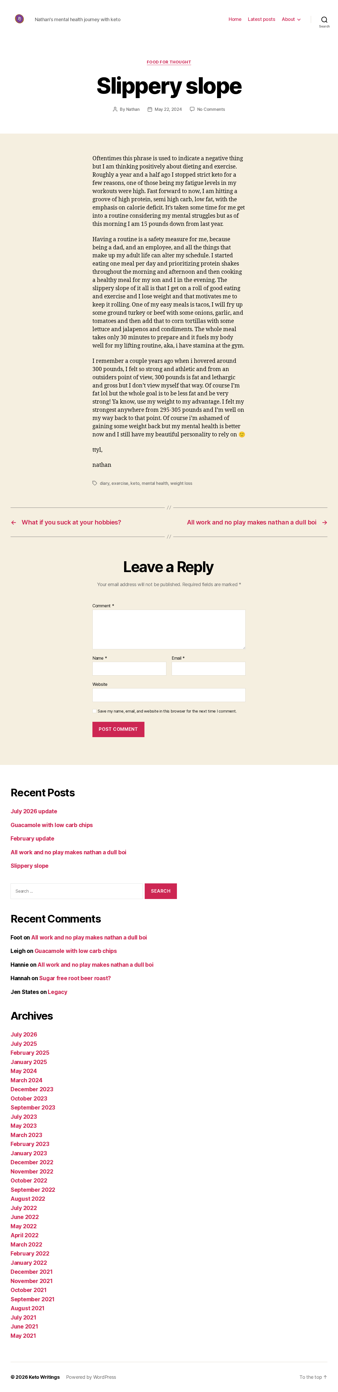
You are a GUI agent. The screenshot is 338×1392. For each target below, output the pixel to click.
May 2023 (24, 1125)
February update (32, 838)
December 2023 (32, 1089)
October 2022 (29, 1180)
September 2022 (33, 1189)
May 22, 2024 (168, 109)
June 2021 (24, 1326)
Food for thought (169, 62)
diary (104, 483)
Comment (103, 606)
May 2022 (24, 1226)
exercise (119, 483)
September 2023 (33, 1107)
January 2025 (29, 1062)
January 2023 (29, 1153)
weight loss (181, 483)
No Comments (211, 109)
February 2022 (30, 1253)
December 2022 (32, 1162)
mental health (155, 483)
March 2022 (26, 1244)
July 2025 (24, 1043)
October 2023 (29, 1098)
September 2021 (33, 1299)
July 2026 (24, 1034)
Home (235, 19)
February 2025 (30, 1052)
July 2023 (24, 1116)
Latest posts (261, 19)
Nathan (133, 109)
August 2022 (28, 1198)
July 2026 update (34, 811)
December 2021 (32, 1271)
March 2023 (26, 1135)
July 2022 (24, 1208)
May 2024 (24, 1071)
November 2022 (32, 1171)
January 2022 (29, 1262)
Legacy (57, 992)
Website (99, 684)
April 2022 (24, 1235)
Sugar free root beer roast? (75, 978)
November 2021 (32, 1281)
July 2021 (23, 1317)
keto (134, 483)
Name (99, 658)
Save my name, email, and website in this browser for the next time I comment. (167, 711)
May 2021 (23, 1335)
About (288, 19)
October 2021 (29, 1290)
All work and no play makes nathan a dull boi (68, 852)
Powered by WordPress (91, 1377)
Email (178, 658)
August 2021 (28, 1308)
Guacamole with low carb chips (52, 825)
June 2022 (25, 1217)
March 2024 (26, 1080)
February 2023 (30, 1144)
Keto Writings (44, 1377)
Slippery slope (30, 865)
